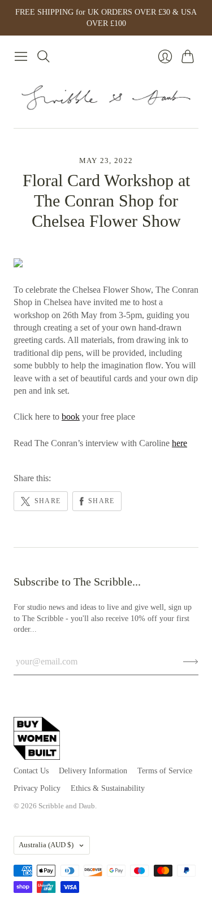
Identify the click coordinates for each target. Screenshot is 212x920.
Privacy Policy (37, 788)
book (71, 416)
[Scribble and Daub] (106, 97)
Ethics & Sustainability (108, 788)
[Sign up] (190, 662)
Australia (46, 844)
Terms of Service (164, 771)
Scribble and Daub (66, 806)
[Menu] (21, 56)
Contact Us (31, 771)
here (179, 443)
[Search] (43, 56)
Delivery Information (93, 771)
